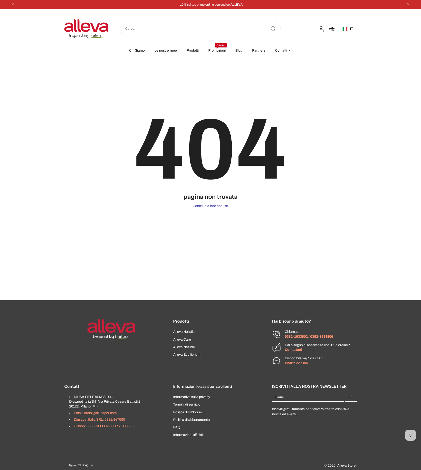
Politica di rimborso (187, 412)
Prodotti (193, 50)
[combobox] (348, 29)
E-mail (279, 397)
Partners (258, 50)
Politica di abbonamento (191, 419)
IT (351, 28)
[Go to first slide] (407, 4)
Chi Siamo (137, 50)
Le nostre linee (165, 50)
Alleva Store (346, 465)
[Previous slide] (13, 4)
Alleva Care (182, 339)
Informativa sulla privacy (191, 397)
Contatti (281, 50)
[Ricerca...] (273, 28)
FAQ (176, 427)
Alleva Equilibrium (187, 354)
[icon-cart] (331, 28)
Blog (238, 50)
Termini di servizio (186, 404)
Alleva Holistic (183, 332)
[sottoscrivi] (351, 397)
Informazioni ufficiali (188, 435)
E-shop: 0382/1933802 (91, 426)
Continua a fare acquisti (211, 206)
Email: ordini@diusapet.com (95, 413)
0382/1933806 (122, 426)
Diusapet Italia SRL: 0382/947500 (99, 419)
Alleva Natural (184, 347)
